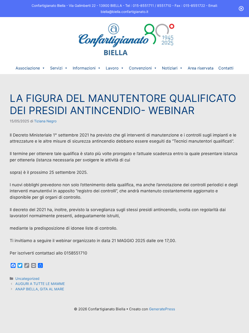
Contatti (225, 68)
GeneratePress (162, 309)
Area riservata (200, 68)
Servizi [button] (56, 68)
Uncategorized (27, 278)
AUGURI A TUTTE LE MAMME (40, 284)
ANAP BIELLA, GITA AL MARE (39, 289)
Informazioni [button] (84, 68)
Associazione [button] (28, 68)
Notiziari (170, 68)
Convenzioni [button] (140, 68)
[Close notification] (241, 8)
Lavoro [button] (112, 68)
